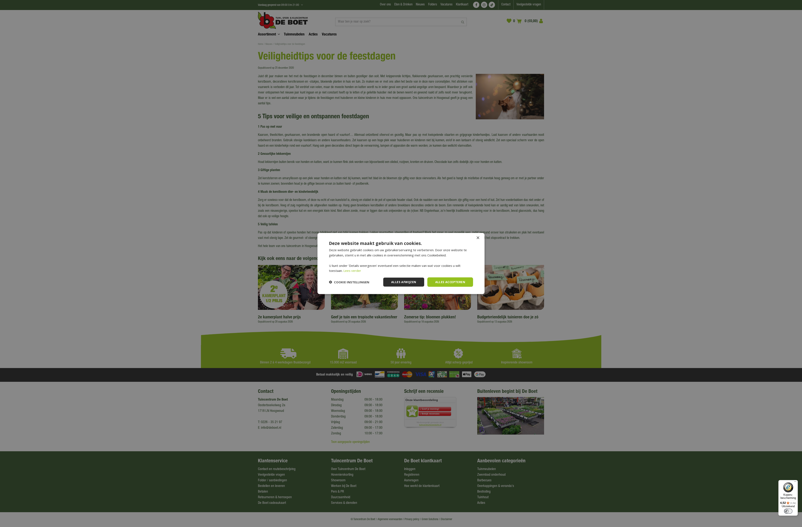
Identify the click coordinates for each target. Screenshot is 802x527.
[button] (349, 282)
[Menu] (795, 482)
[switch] (788, 511)
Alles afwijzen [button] (403, 282)
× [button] (477, 238)
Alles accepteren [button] (450, 282)
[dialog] (401, 263)
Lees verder (352, 271)
